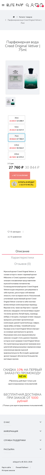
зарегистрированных (16, 384)
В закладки (15, 232)
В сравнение (16, 237)
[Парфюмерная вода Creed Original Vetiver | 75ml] (22, 77)
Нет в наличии (21, 175)
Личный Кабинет (22, 467)
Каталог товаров (25, 17)
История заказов (8, 470)
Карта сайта (6, 467)
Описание (22, 251)
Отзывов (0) (22, 264)
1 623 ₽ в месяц (26, 183)
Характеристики (22, 258)
